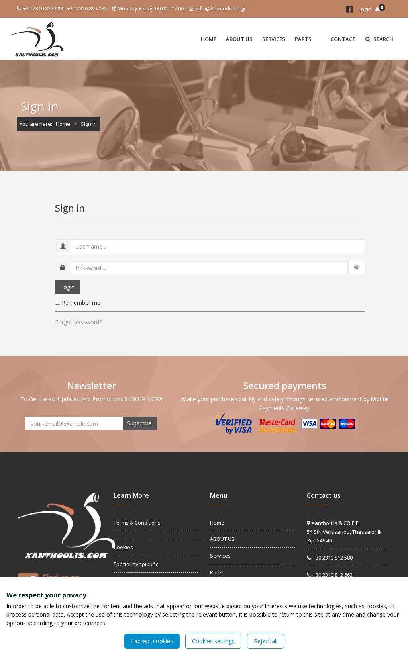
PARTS (303, 39)
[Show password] (357, 267)
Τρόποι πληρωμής (136, 564)
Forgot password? (78, 322)
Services (220, 555)
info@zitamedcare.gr (220, 8)
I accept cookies (152, 641)
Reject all (265, 641)
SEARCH (382, 39)
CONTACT (343, 39)
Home (63, 123)
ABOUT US (239, 39)
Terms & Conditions (137, 522)
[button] (321, 38)
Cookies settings (213, 641)
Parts (216, 572)
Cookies (123, 547)
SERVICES (273, 39)
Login (365, 9)
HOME (208, 39)
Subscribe (139, 423)
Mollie (379, 399)
